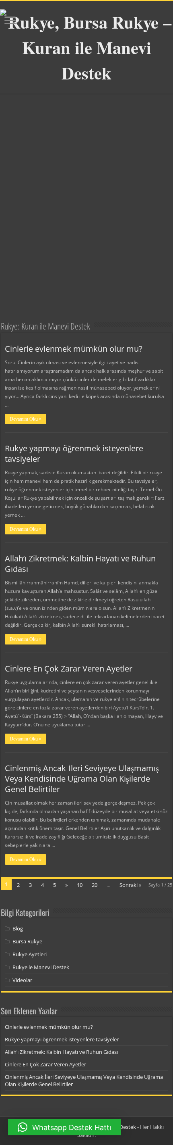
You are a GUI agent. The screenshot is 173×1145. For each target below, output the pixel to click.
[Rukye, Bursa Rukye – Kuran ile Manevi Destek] (86, 44)
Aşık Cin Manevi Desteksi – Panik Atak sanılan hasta (38, 287)
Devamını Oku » (25, 419)
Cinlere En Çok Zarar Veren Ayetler (68, 668)
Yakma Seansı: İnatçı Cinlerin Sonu (42, 235)
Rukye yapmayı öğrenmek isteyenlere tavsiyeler (74, 453)
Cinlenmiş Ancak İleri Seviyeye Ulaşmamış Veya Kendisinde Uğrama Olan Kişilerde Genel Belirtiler (82, 779)
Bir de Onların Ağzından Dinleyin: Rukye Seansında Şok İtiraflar (77, 178)
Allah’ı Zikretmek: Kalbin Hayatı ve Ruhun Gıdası (80, 563)
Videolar (22, 980)
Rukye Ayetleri (29, 954)
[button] (64, 1127)
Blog (17, 928)
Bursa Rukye (27, 941)
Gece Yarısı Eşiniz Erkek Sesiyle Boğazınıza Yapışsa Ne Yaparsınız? (124, 225)
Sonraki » (130, 884)
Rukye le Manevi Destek (40, 967)
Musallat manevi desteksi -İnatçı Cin (125, 292)
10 (79, 884)
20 (94, 884)
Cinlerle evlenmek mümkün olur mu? (73, 348)
